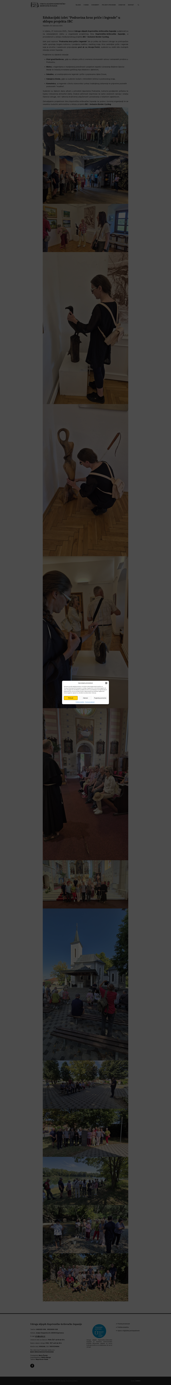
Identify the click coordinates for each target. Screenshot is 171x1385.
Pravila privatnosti (89, 702)
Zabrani (85, 698)
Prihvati (70, 698)
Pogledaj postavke (100, 698)
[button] (106, 683)
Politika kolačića (80, 702)
